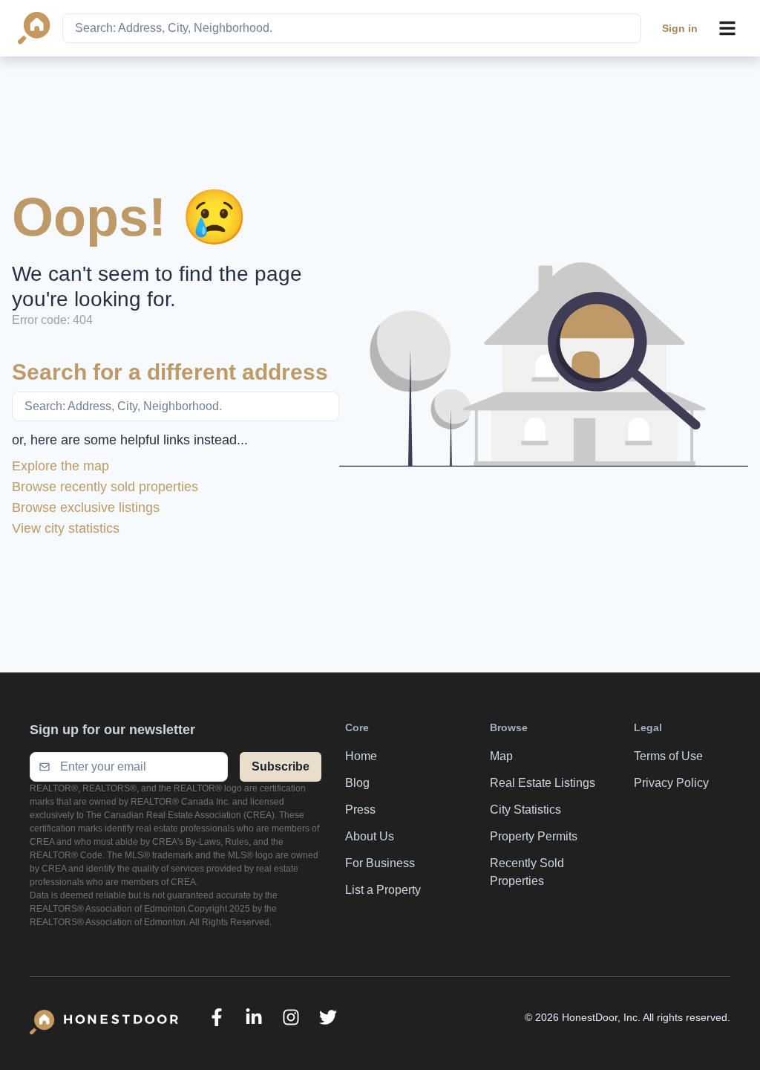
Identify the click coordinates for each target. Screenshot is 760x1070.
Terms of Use (668, 756)
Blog (357, 782)
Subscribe (280, 766)
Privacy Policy (671, 782)
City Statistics (525, 809)
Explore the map (60, 465)
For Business (380, 863)
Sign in (680, 28)
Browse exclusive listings (86, 507)
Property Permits (533, 836)
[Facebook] (217, 1017)
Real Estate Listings (542, 782)
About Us (369, 836)
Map (501, 756)
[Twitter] (328, 1017)
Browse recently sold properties (105, 486)
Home (361, 756)
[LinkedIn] (254, 1017)
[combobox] (351, 28)
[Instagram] (291, 1017)
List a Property (383, 889)
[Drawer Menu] (727, 28)
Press (360, 809)
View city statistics (65, 528)
